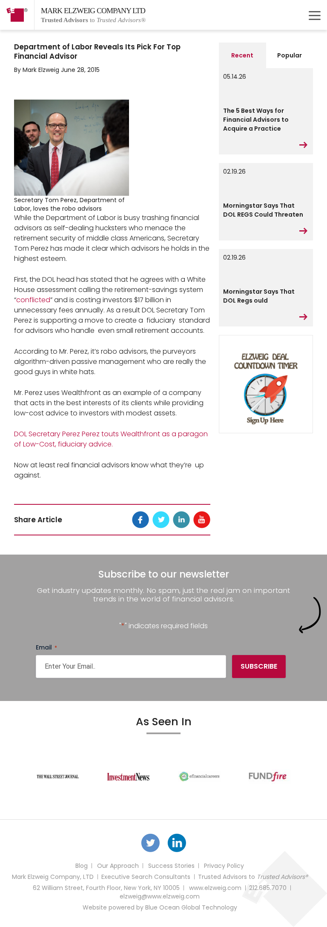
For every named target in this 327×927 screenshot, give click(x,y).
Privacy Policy (224, 865)
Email (46, 647)
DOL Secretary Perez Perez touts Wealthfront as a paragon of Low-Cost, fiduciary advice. (111, 439)
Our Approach (118, 865)
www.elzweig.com (215, 888)
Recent (242, 55)
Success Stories (171, 865)
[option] (58, 777)
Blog (81, 865)
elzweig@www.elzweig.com (160, 896)
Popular (289, 55)
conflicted (33, 300)
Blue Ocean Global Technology (191, 907)
